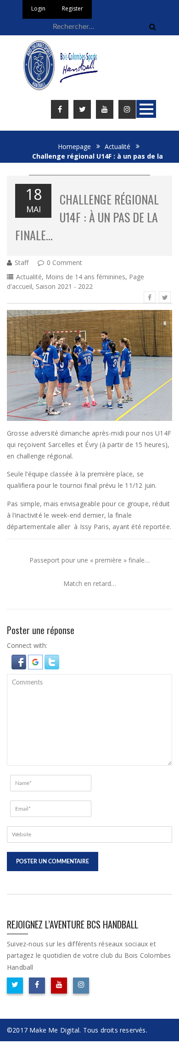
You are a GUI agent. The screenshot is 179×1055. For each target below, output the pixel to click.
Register (72, 8)
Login (38, 8)
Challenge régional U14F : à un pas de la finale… (87, 217)
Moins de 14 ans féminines (85, 276)
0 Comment (64, 262)
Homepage (74, 146)
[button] (19, 661)
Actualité (117, 146)
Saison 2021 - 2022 (64, 286)
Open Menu (146, 109)
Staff (21, 262)
